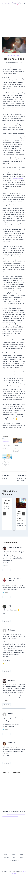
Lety (9, 606)
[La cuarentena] (7, 440)
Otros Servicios (14, 860)
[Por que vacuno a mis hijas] (17, 440)
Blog (14, 857)
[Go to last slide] (4, 513)
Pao (9, 713)
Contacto (21, 857)
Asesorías (6, 857)
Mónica (10, 743)
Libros (13, 855)
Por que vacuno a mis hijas (17, 444)
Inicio (5, 855)
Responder (6, 570)
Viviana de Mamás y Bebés (15, 580)
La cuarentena (6, 444)
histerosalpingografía (16, 178)
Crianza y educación (14, 55)
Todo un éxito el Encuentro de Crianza (20, 515)
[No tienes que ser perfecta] (7, 456)
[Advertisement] (14, 23)
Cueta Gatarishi (13, 547)
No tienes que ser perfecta (6, 460)
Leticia (10, 62)
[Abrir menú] (24, 3)
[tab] (10, 530)
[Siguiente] (23, 513)
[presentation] (21, 503)
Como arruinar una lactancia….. (21, 478)
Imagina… (5, 477)
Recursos (21, 855)
